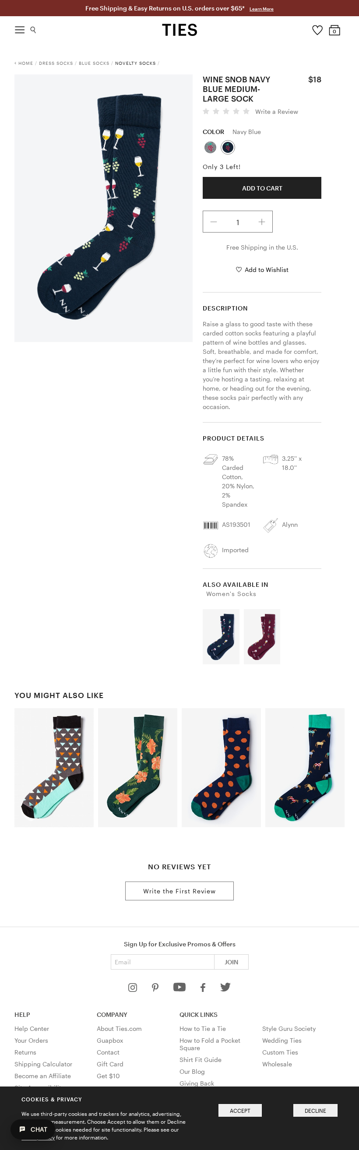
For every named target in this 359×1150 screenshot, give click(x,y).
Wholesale (277, 1064)
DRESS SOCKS (56, 63)
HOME (25, 63)
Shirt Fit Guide (201, 1059)
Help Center (31, 1028)
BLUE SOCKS (94, 63)
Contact (108, 1052)
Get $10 (108, 1075)
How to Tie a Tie (203, 1028)
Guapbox (110, 1040)
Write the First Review (179, 891)
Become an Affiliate (42, 1075)
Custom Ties (280, 1052)
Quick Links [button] (199, 1014)
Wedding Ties (282, 1040)
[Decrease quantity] (213, 221)
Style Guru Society (289, 1028)
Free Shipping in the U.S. (262, 247)
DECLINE (315, 1111)
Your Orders (31, 1040)
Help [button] (22, 1014)
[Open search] (33, 28)
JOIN (231, 962)
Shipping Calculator (43, 1064)
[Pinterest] (156, 989)
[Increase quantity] (261, 221)
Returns (25, 1052)
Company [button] (112, 1014)
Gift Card (110, 1064)
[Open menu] (19, 28)
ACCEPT (240, 1111)
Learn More (262, 8)
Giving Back (197, 1083)
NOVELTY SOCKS (135, 63)
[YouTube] (180, 989)
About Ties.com (119, 1028)
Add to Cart (262, 188)
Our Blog (192, 1071)
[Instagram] (133, 989)
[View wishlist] (317, 28)
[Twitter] (225, 989)
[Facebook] (204, 989)
